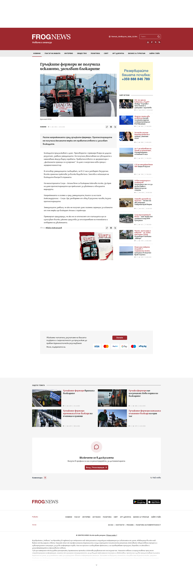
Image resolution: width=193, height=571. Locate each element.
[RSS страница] (159, 42)
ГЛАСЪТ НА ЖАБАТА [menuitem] (52, 53)
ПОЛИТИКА (107, 517)
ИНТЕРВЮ (86, 517)
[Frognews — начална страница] (45, 501)
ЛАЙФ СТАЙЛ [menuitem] (154, 53)
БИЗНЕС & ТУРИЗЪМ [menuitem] (136, 53)
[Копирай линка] (106, 126)
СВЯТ (116, 517)
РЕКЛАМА (130, 525)
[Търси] (158, 36)
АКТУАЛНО (96, 517)
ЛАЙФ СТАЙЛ (156, 517)
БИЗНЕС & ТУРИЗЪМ (141, 517)
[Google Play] (140, 502)
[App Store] (154, 502)
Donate (119, 337)
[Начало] (148, 42)
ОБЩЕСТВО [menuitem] (82, 53)
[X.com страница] (155, 42)
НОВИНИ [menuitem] (37, 53)
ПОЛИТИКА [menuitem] (95, 53)
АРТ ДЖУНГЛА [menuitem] (118, 53)
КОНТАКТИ (120, 525)
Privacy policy (111, 535)
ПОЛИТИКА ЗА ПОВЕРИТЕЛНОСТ (148, 525)
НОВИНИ (43, 127)
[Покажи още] (96, 564)
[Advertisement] (96, 14)
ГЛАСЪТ (77, 517)
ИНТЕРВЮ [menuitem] (68, 53)
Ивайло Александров (54, 228)
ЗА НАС (110, 525)
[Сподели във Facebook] (111, 126)
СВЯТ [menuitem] (106, 53)
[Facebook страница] (151, 42)
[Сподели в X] (115, 126)
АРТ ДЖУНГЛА (125, 517)
